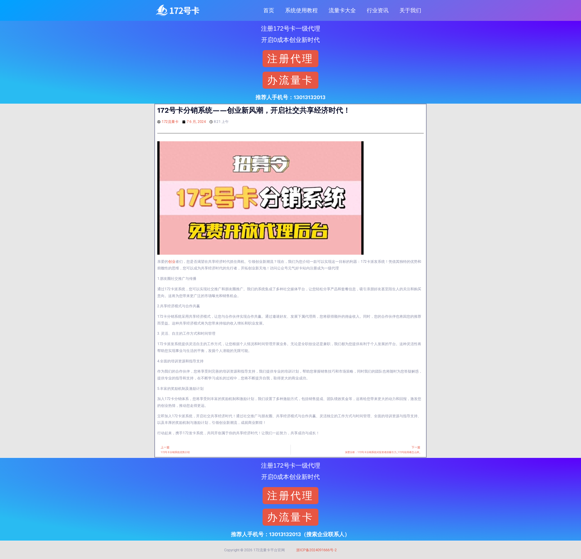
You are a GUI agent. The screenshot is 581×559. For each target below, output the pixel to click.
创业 (171, 261)
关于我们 (410, 10)
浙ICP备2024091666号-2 (316, 550)
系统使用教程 (301, 10)
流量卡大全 (342, 10)
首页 (268, 10)
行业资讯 (378, 10)
